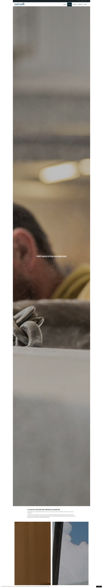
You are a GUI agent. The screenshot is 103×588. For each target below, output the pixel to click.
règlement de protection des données (44, 586)
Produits (69, 4)
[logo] (19, 4)
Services (65, 4)
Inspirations (80, 4)
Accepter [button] (99, 586)
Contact (85, 4)
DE (88, 1)
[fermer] (52, 93)
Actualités (74, 4)
